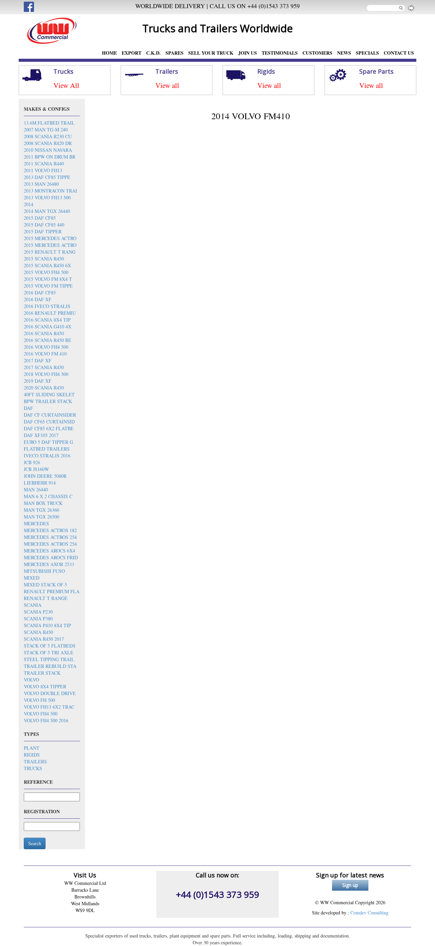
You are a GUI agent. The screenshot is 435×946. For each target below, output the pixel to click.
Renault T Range (46, 598)
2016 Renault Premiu (50, 313)
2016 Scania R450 (44, 333)
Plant (31, 748)
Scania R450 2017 (44, 639)
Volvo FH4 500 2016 (46, 720)
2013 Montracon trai (50, 190)
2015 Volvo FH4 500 (46, 272)
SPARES (175, 52)
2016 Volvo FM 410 (45, 353)
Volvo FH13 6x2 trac (49, 707)
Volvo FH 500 (39, 700)
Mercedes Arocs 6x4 (49, 550)
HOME (109, 52)
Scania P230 (38, 611)
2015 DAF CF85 (40, 218)
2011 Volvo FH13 (43, 170)
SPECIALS (367, 52)
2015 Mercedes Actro (50, 238)
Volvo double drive (50, 693)
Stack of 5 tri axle (48, 652)
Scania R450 (38, 632)
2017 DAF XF (37, 360)
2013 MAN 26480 (41, 184)
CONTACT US (399, 52)
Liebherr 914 (40, 482)
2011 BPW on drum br (49, 156)
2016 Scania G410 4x (47, 326)
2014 (28, 204)
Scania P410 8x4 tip (47, 625)
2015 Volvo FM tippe (48, 286)
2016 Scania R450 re (47, 340)
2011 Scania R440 (44, 163)
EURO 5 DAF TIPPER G (48, 442)
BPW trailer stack (48, 401)
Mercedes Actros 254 (50, 537)
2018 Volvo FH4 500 (46, 374)
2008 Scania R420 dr (48, 143)
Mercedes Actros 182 (50, 530)
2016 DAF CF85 (40, 292)
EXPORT (131, 52)
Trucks (33, 768)
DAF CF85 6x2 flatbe (49, 428)
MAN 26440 (36, 489)
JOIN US (247, 52)
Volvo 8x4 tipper (45, 686)
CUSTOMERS (317, 52)
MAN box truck (43, 503)
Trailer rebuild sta (50, 666)
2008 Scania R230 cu (48, 136)
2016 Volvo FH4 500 (46, 347)
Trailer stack (42, 673)
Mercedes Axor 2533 (49, 564)
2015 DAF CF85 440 (44, 224)
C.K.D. (153, 52)
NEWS (344, 52)
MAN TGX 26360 (41, 510)
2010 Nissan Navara (48, 150)
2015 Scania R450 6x (47, 265)
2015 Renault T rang (49, 252)
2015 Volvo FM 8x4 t (48, 279)
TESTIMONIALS (280, 52)
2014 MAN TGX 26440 (47, 211)
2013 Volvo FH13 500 (47, 197)
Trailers (35, 761)
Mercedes (36, 523)
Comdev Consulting (369, 912)
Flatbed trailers (47, 448)
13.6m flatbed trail (49, 123)
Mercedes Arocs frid (51, 557)
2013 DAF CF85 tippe (47, 177)
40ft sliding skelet (49, 394)
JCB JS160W (36, 469)
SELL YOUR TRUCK (210, 52)
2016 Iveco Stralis (47, 306)
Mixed (31, 578)
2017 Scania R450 (44, 367)
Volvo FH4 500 (40, 713)
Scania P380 (38, 618)
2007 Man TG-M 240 (46, 129)
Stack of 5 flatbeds (49, 645)
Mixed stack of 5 (45, 584)
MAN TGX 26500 (41, 516)
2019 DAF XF (37, 381)
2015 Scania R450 (44, 258)
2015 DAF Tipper (43, 231)
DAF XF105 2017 (41, 435)
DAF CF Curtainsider (50, 415)
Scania (32, 605)
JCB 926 (32, 462)
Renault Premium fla (52, 591)
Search (34, 843)
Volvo (31, 679)
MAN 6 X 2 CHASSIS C (48, 496)
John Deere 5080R (45, 476)
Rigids (32, 754)
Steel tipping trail (49, 659)
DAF (28, 408)
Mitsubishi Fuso (44, 571)
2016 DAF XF (37, 299)
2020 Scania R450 (44, 387)
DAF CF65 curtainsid (49, 421)
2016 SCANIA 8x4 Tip (47, 319)
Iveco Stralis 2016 (47, 455)
